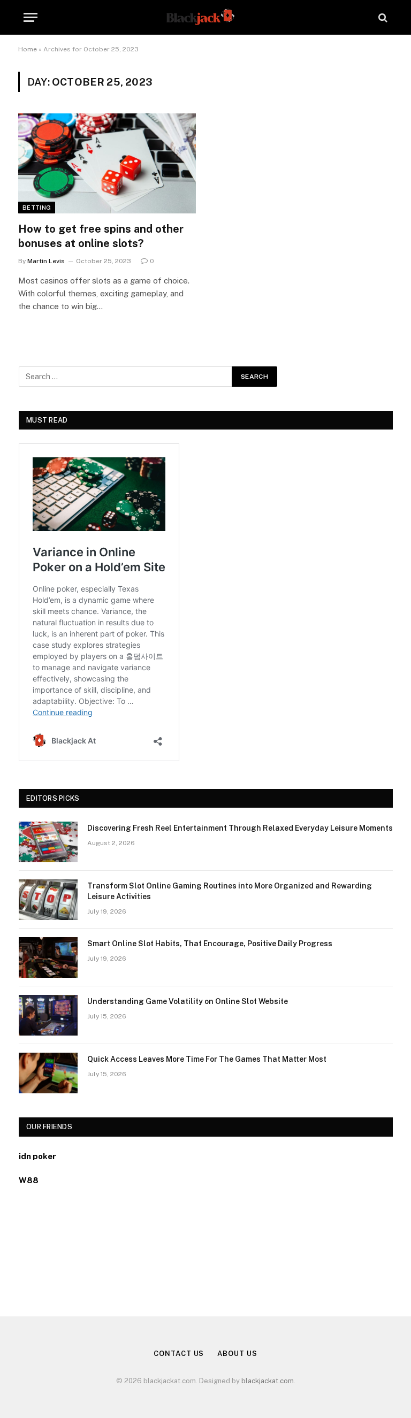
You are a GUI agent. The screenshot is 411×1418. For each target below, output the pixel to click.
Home (27, 49)
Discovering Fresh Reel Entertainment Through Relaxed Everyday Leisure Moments (240, 828)
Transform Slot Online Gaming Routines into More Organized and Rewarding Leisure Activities (229, 891)
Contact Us (179, 1354)
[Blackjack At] (206, 17)
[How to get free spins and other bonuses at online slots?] (107, 163)
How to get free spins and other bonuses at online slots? (101, 236)
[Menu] (30, 17)
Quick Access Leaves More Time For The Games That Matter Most (206, 1059)
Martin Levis (46, 261)
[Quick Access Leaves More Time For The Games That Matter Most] (48, 1073)
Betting (36, 207)
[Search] (381, 17)
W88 (29, 1180)
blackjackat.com (267, 1381)
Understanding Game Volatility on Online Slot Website (187, 1001)
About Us (237, 1354)
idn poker (37, 1156)
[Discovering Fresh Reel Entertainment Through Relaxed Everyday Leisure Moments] (48, 842)
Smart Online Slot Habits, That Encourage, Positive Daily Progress (209, 943)
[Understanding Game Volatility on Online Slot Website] (48, 1015)
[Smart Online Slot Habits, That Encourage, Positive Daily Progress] (48, 957)
